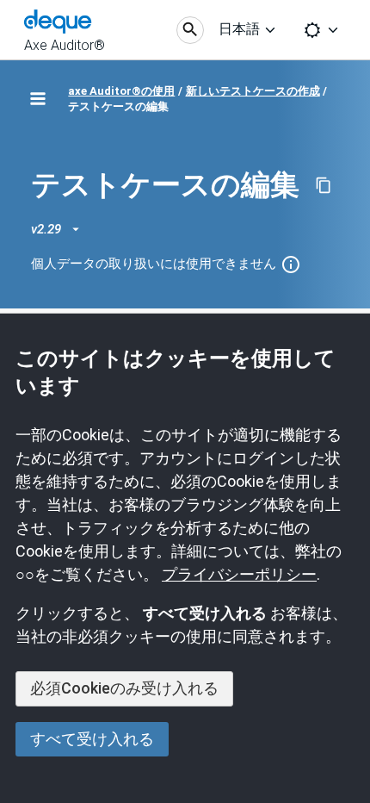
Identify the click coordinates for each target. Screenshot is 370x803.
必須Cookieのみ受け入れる (124, 688)
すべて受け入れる (92, 739)
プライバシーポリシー (239, 574)
